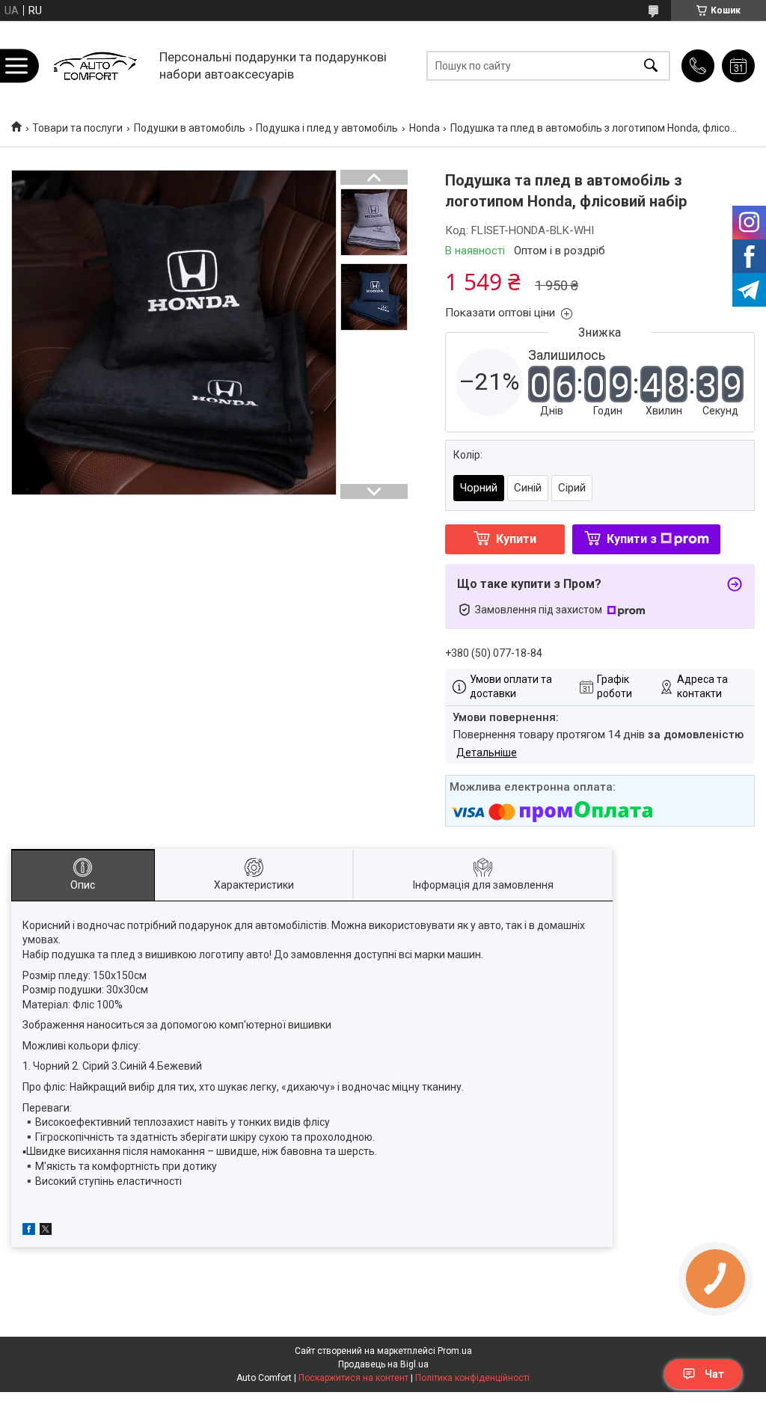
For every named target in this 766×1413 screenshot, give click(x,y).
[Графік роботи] (738, 65)
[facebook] (28, 1231)
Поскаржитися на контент (353, 1378)
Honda (424, 128)
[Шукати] (651, 65)
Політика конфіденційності (472, 1378)
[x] (46, 1231)
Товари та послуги (77, 128)
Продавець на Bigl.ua (383, 1364)
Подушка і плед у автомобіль (327, 128)
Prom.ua (455, 1351)
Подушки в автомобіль (189, 128)
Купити (516, 539)
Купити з (632, 539)
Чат (714, 1374)
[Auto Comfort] (94, 65)
